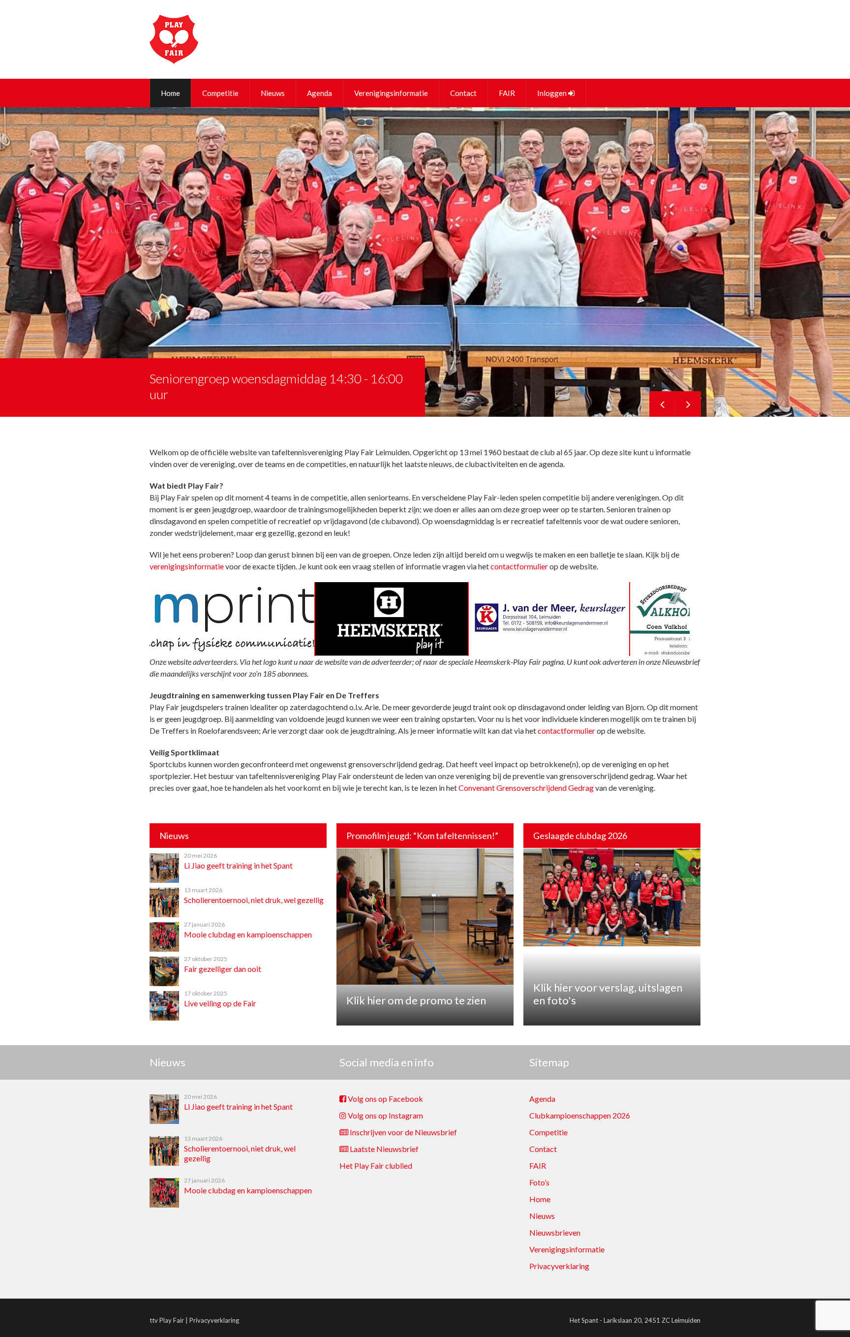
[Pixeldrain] (684, 653)
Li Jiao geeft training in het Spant (238, 865)
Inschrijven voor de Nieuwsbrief (402, 1132)
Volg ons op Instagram (384, 1115)
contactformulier (519, 566)
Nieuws (273, 93)
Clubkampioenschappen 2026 (579, 1115)
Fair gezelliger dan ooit (222, 968)
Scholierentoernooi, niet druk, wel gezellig (254, 899)
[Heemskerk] (244, 653)
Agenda (319, 93)
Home (170, 93)
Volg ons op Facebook (384, 1098)
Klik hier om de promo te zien (416, 1000)
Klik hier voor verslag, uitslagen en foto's (607, 994)
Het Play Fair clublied (375, 1165)
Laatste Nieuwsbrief (383, 1148)
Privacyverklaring (559, 1266)
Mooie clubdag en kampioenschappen (248, 934)
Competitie (220, 93)
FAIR (507, 93)
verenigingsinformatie (187, 566)
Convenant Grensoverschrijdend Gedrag (526, 787)
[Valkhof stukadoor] (546, 653)
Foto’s (539, 1182)
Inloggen (552, 93)
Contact (463, 93)
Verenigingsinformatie (391, 93)
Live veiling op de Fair (220, 1003)
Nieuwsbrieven (554, 1232)
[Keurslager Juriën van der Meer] (402, 653)
